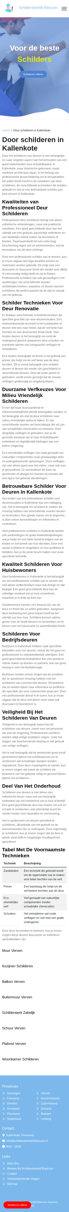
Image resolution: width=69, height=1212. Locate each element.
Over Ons (12, 1163)
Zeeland (45, 1108)
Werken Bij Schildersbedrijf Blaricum (29, 1168)
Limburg (45, 1118)
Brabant (45, 1113)
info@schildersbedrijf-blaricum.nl (27, 1140)
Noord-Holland (49, 1098)
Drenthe (11, 1103)
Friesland (12, 1098)
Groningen (13, 1093)
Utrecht (45, 1093)
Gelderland (13, 1118)
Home (6, 130)
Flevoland (13, 1113)
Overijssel (13, 1108)
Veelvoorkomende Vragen (23, 1178)
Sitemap (12, 1183)
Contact (11, 1173)
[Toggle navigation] (64, 9)
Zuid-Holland (48, 1103)
